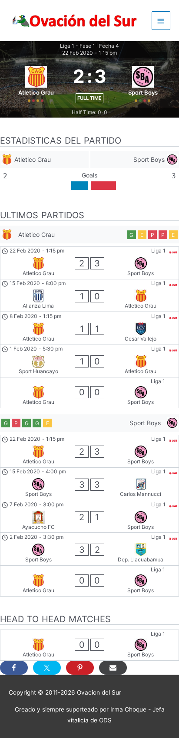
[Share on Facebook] (14, 668)
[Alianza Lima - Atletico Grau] (89, 295)
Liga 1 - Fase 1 (77, 46)
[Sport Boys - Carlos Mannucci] (89, 484)
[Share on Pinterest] (80, 668)
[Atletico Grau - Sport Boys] (89, 263)
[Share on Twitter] (47, 668)
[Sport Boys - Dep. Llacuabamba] (89, 549)
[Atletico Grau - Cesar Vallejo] (89, 328)
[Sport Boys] (134, 159)
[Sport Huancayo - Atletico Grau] (89, 360)
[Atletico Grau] (44, 159)
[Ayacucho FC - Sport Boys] (89, 516)
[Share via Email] (113, 668)
